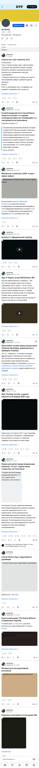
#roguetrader (6, 752)
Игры (7, 391)
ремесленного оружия (10, 368)
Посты (4, 45)
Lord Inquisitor (17, 624)
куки (13, 759)
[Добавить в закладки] (8, 102)
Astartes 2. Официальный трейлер (17, 237)
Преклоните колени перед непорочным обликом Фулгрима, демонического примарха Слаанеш (19, 348)
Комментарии (11, 45)
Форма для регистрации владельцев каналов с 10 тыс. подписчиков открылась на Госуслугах (18, 466)
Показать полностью (9, 94)
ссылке (4, 628)
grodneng (9, 54)
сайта (16, 594)
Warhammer (9, 109)
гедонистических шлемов (21, 366)
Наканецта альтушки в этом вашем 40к (19, 715)
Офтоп (8, 460)
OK (34, 759)
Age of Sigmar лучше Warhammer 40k (18, 278)
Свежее (4, 50)
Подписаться (18, 25)
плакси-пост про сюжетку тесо (16, 59)
